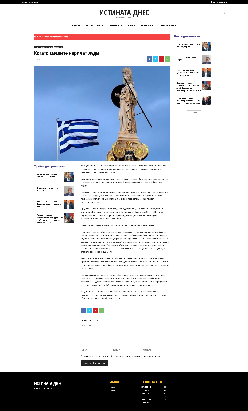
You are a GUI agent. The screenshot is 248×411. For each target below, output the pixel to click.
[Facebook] (149, 59)
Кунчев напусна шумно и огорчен (47, 189)
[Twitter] (155, 59)
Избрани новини (41, 47)
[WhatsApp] (167, 59)
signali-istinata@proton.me (44, 37)
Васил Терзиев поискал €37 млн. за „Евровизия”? (48, 175)
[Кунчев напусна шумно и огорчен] (69, 191)
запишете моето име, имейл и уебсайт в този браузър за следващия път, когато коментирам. (122, 356)
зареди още (193, 112)
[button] (224, 13)
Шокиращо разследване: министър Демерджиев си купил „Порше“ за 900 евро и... (188, 102)
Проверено (58, 47)
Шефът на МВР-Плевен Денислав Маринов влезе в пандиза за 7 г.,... (49, 204)
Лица (51, 47)
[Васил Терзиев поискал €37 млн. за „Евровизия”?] (69, 177)
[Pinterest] (161, 59)
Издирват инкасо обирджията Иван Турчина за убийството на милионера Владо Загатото (50, 219)
